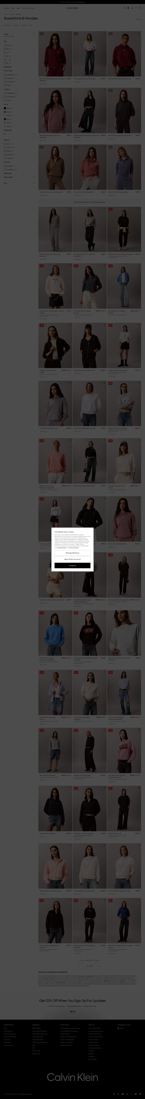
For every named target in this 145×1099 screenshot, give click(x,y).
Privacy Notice (74, 547)
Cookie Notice (61, 547)
